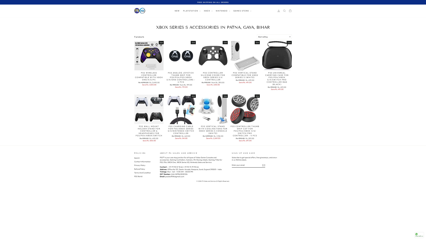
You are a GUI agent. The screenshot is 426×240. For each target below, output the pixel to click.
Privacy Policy (139, 165)
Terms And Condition (142, 173)
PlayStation (191, 11)
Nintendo (222, 11)
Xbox (207, 11)
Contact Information (142, 162)
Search (137, 158)
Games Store (241, 11)
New (177, 11)
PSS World (138, 176)
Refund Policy (139, 169)
